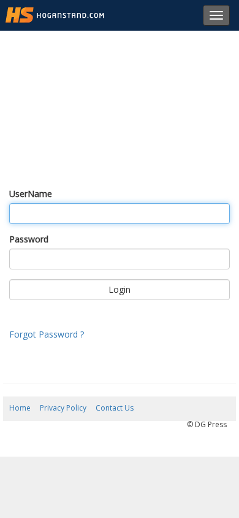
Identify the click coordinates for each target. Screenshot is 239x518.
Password (28, 239)
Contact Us (115, 408)
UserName (30, 193)
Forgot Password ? (46, 334)
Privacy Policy (63, 408)
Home (20, 408)
